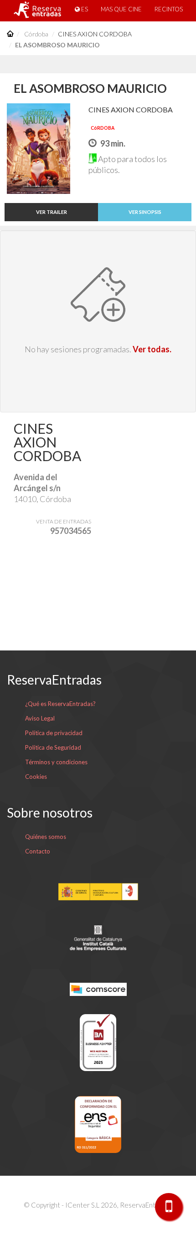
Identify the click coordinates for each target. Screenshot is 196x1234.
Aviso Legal (40, 718)
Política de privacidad (54, 732)
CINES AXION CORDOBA (95, 34)
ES (84, 9)
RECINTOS (169, 9)
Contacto (37, 851)
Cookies (36, 776)
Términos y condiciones (56, 762)
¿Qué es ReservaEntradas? (60, 703)
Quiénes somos (45, 836)
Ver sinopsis (145, 212)
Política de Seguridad (53, 747)
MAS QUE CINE (121, 9)
